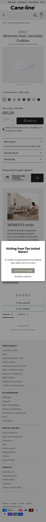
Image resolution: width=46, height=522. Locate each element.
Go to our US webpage (23, 270)
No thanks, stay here (23, 276)
